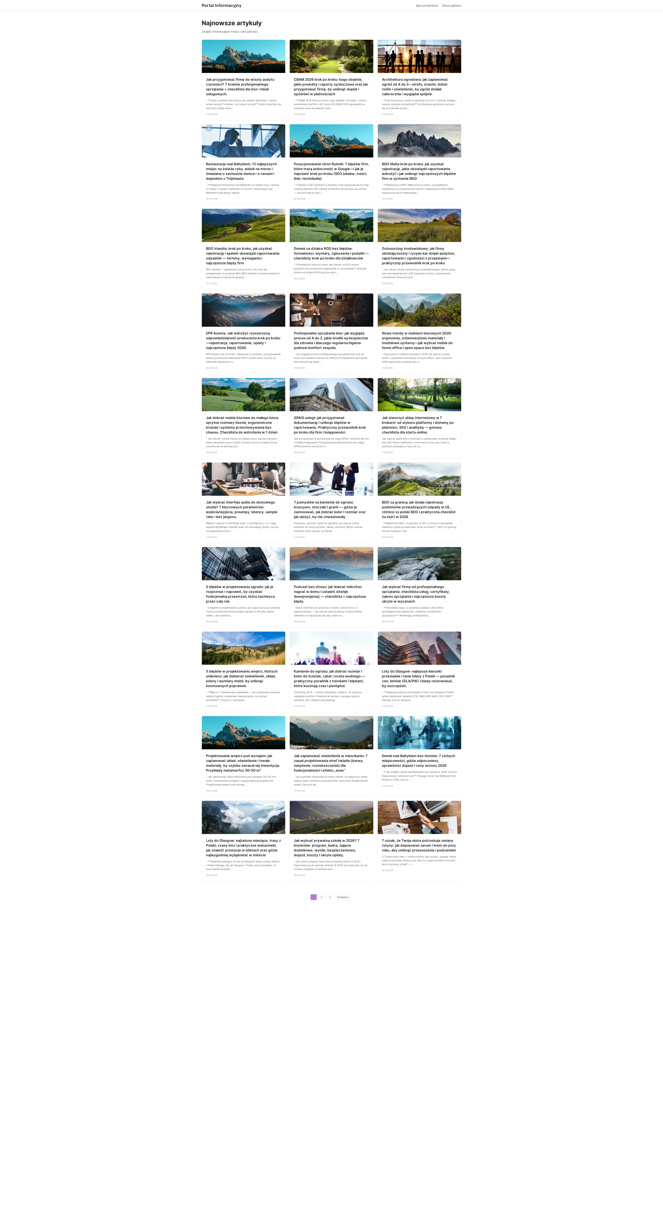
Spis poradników (427, 5)
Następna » (343, 897)
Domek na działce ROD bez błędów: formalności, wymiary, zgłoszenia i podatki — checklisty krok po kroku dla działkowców (331, 253)
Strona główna (451, 5)
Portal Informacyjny (222, 5)
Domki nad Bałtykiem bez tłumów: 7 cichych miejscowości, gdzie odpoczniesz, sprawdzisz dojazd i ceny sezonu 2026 (418, 761)
